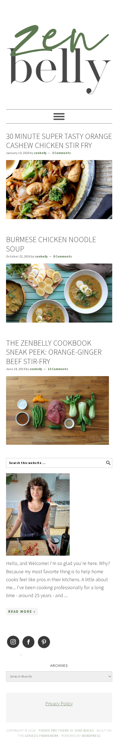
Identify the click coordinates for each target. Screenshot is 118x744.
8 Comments (62, 256)
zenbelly (59, 52)
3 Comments (61, 153)
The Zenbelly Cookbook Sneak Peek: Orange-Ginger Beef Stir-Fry (54, 352)
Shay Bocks (84, 730)
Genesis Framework (42, 736)
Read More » (22, 611)
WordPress (91, 736)
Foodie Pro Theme (54, 730)
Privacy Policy (59, 703)
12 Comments (58, 369)
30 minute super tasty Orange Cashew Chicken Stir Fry (59, 140)
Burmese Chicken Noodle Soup (51, 244)
